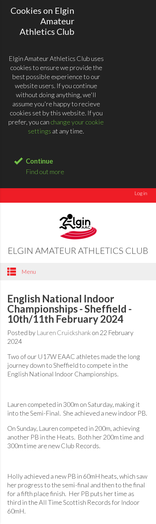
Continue (39, 161)
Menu (28, 271)
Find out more (45, 172)
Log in (141, 193)
